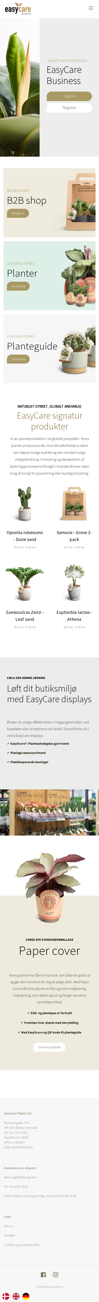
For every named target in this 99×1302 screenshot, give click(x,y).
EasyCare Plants (54, 1287)
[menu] (16, 1296)
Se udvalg (18, 286)
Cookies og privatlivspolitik (22, 1245)
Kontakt (9, 1235)
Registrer (69, 107)
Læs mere (18, 359)
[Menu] (91, 8)
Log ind (69, 96)
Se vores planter (49, 1047)
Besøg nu (18, 213)
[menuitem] (6, 1295)
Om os (8, 1226)
